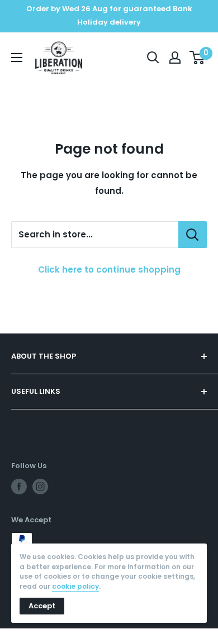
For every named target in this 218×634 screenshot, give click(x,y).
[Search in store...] (192, 234)
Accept (42, 605)
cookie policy (75, 586)
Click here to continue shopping (109, 269)
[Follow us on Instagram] (40, 486)
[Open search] (153, 57)
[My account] (175, 57)
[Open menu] (16, 57)
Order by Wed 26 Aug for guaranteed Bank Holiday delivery (109, 15)
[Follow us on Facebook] (19, 486)
